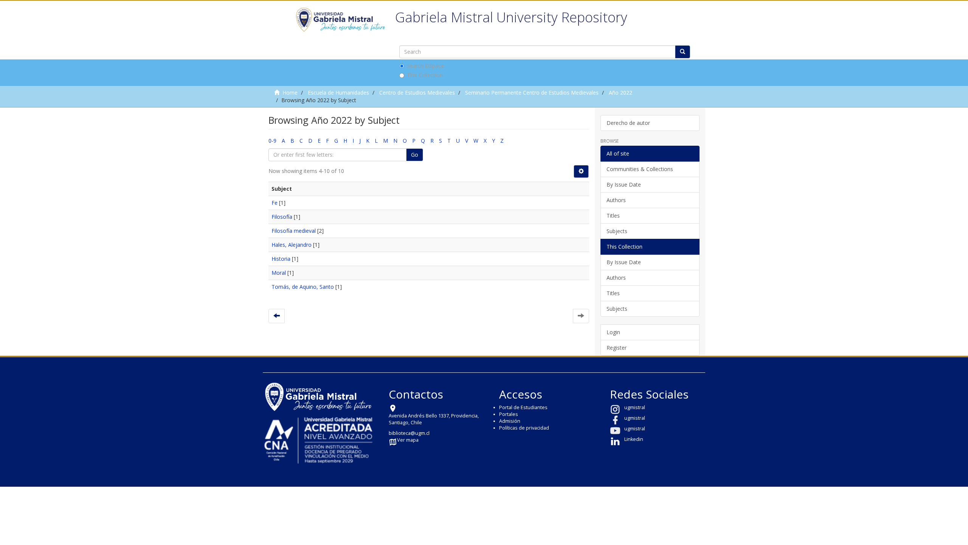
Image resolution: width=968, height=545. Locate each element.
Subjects (617, 231)
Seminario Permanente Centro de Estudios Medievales (532, 92)
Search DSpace (425, 65)
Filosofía (281, 216)
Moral (278, 272)
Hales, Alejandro (291, 244)
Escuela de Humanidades (338, 92)
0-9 (272, 140)
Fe (274, 202)
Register (617, 347)
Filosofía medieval (293, 230)
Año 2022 (620, 92)
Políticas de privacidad (524, 428)
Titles (613, 215)
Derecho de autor (628, 122)
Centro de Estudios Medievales (417, 92)
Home (290, 92)
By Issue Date (624, 184)
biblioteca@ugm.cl (409, 433)
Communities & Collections (640, 169)
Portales (508, 414)
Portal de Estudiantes (523, 407)
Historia (280, 258)
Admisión (509, 421)
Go (414, 154)
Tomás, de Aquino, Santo (302, 286)
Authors (616, 200)
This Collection (425, 75)
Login (613, 332)
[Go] (682, 51)
